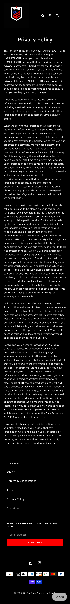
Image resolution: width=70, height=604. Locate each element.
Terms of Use (15, 489)
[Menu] (64, 15)
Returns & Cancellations (21, 480)
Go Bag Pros (29, 592)
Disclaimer (13, 508)
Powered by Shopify (46, 592)
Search (11, 471)
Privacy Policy (15, 499)
